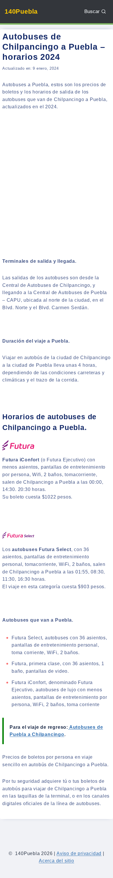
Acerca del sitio (56, 860)
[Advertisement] (56, 176)
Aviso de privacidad (79, 853)
